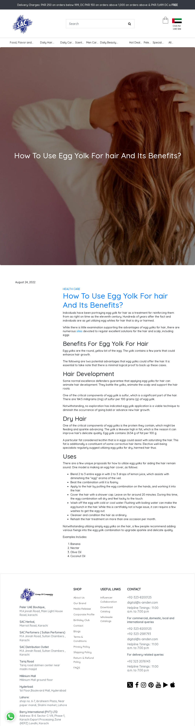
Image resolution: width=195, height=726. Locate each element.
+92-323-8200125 (139, 597)
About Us (79, 597)
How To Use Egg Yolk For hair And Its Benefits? (115, 300)
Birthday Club (82, 620)
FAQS (77, 667)
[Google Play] (165, 685)
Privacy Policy (82, 646)
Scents (79, 42)
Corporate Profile (84, 614)
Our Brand (80, 603)
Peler (147, 42)
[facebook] (137, 685)
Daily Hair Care (46, 43)
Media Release (82, 608)
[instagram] (143, 685)
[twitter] (130, 685)
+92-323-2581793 (139, 634)
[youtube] (158, 685)
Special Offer (157, 43)
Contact (78, 625)
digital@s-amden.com (142, 602)
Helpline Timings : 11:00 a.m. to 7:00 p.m (142, 609)
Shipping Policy (83, 652)
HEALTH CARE (71, 289)
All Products (174, 43)
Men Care (92, 42)
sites (79, 331)
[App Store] (172, 685)
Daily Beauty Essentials (108, 43)
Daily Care (66, 42)
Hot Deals (135, 42)
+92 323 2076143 (138, 661)
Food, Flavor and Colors (21, 43)
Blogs (77, 631)
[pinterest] (150, 685)
